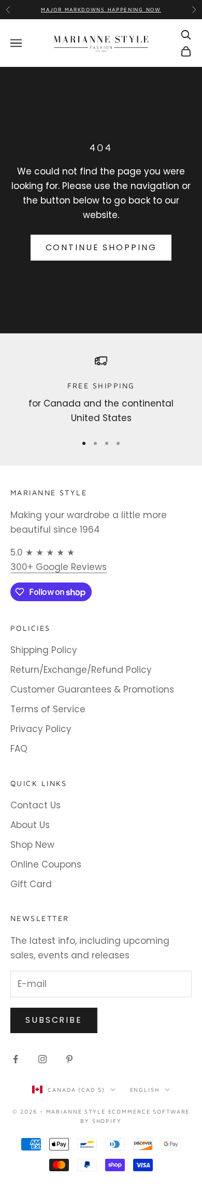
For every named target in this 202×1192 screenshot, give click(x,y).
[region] (101, 390)
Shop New (32, 844)
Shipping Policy (43, 650)
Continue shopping (101, 247)
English (145, 1089)
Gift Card (31, 884)
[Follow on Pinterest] (69, 1059)
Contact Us (35, 805)
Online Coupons (45, 864)
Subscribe (53, 1020)
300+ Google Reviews (58, 567)
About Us (30, 825)
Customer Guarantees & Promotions (92, 689)
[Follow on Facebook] (15, 1059)
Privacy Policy (40, 729)
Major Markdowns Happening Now (101, 9)
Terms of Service (47, 709)
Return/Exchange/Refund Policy (81, 669)
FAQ (18, 748)
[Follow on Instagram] (42, 1059)
